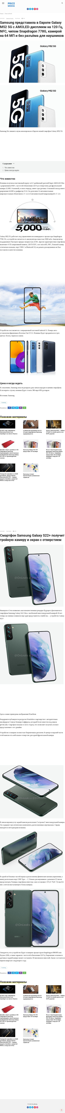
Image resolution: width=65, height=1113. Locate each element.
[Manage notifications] (61, 1110)
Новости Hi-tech (9, 18)
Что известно (9, 167)
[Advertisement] (32, 147)
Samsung (4, 402)
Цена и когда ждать (12, 170)
